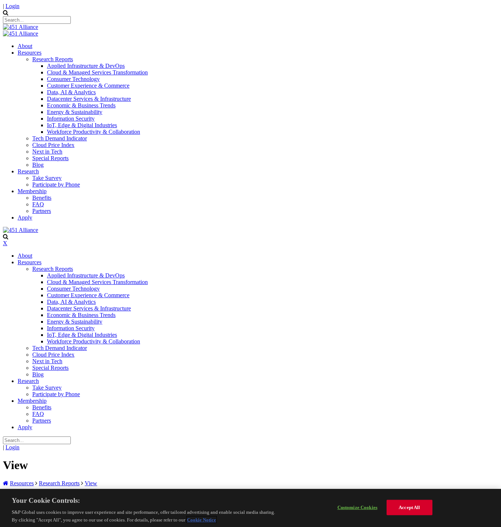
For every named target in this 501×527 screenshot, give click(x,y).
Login (12, 6)
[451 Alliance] (20, 27)
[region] (250, 508)
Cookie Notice (201, 519)
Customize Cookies (357, 507)
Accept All (409, 507)
